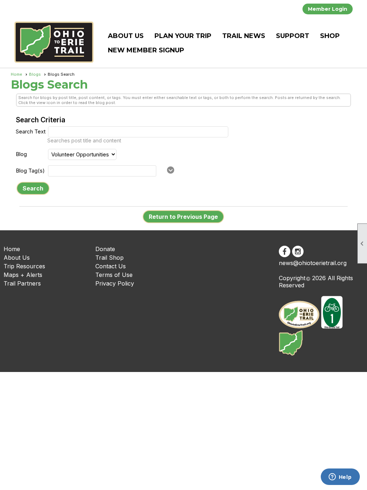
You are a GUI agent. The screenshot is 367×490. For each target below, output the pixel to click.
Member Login (327, 9)
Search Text (31, 131)
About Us (17, 257)
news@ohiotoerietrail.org (313, 263)
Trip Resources (24, 266)
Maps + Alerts (23, 274)
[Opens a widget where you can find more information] (340, 477)
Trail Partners (22, 283)
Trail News (243, 36)
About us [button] (126, 36)
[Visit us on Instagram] (298, 251)
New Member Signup (146, 50)
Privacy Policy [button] (114, 283)
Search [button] (33, 188)
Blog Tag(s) (30, 170)
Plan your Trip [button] (182, 36)
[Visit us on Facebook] (284, 251)
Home (16, 74)
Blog (21, 154)
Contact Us (110, 266)
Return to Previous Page (183, 216)
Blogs (35, 74)
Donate (105, 249)
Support (292, 36)
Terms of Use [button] (114, 274)
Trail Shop (109, 257)
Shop (330, 36)
